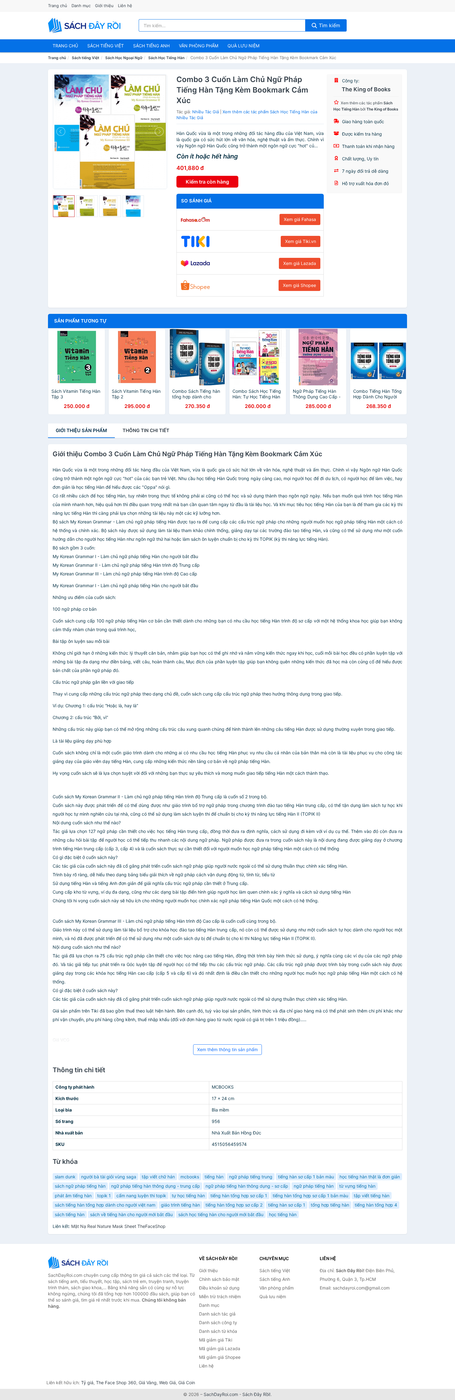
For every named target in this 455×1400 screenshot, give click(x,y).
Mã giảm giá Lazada (219, 1348)
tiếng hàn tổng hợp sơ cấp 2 (234, 1204)
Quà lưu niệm (243, 45)
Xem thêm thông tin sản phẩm (227, 1049)
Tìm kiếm (328, 25)
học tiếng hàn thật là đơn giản (370, 1176)
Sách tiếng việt (105, 45)
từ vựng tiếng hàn (357, 1186)
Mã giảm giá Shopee (219, 1357)
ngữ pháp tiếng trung (250, 1176)
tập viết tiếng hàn (371, 1195)
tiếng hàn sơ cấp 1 (286, 1204)
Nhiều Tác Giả (205, 111)
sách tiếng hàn (69, 1214)
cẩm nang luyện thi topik (141, 1195)
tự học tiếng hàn (188, 1195)
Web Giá (167, 1382)
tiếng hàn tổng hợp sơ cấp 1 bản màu (310, 1195)
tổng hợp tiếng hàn (330, 1204)
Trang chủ (57, 5)
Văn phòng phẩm (198, 45)
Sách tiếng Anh (274, 1279)
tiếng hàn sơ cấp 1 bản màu (306, 1176)
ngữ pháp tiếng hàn (314, 1186)
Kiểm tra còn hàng (207, 182)
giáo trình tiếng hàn (180, 1204)
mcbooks (189, 1176)
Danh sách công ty (218, 1322)
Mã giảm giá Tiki (215, 1339)
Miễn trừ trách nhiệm (220, 1296)
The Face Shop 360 (116, 1382)
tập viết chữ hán (158, 1176)
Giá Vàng (148, 1382)
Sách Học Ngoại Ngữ (123, 57)
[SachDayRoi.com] (85, 25)
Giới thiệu (104, 5)
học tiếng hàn (283, 1214)
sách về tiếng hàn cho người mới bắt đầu (131, 1214)
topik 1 (104, 1195)
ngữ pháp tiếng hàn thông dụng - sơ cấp (247, 1186)
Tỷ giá (87, 1382)
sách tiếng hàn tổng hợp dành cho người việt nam (105, 1204)
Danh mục (81, 5)
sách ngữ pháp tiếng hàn (80, 1186)
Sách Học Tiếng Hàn (166, 57)
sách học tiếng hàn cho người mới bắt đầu (220, 1214)
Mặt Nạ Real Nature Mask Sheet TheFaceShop (118, 1226)
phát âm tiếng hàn (73, 1195)
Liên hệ (125, 5)
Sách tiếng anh (151, 45)
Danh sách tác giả (217, 1313)
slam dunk (65, 1176)
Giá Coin (186, 1382)
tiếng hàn (214, 1176)
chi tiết (146, 430)
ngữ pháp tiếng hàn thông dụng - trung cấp (155, 1186)
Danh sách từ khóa (218, 1331)
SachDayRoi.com (221, 1394)
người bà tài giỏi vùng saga (108, 1176)
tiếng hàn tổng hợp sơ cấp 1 (238, 1195)
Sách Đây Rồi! (256, 1394)
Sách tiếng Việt (85, 57)
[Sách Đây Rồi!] (79, 1262)
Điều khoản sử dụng (219, 1287)
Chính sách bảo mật (219, 1279)
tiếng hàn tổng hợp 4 (376, 1204)
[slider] (64, 206)
